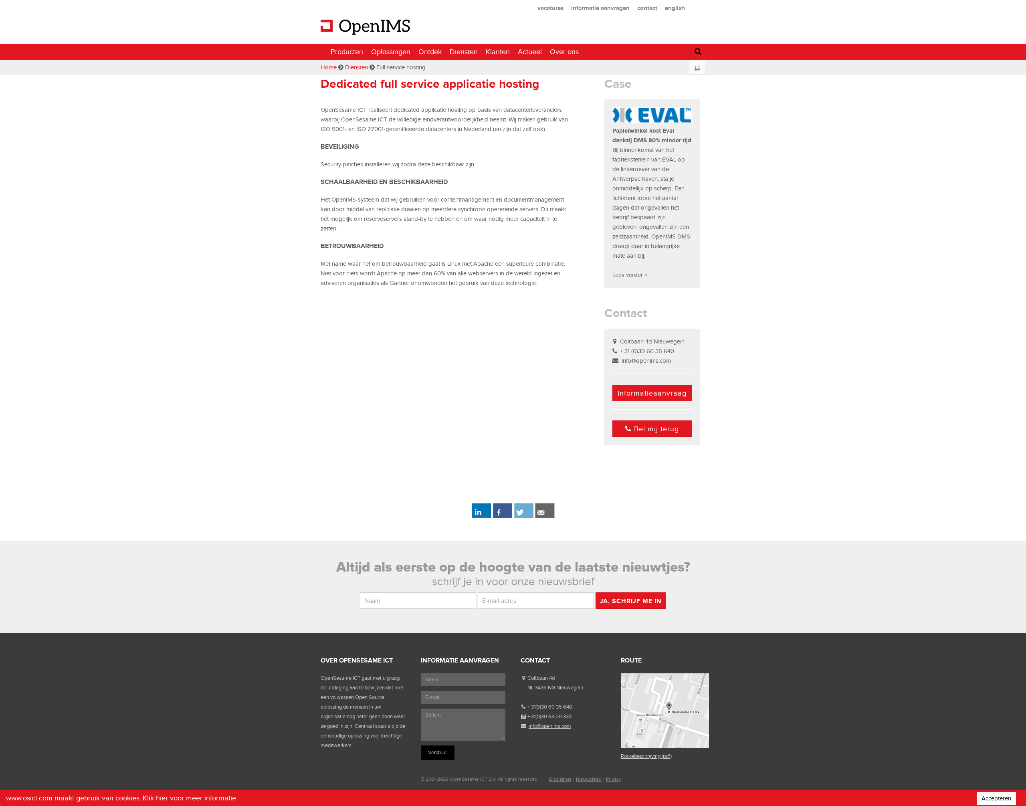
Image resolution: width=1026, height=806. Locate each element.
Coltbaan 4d (541, 678)
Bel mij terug (656, 429)
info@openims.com (646, 361)
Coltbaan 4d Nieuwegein (652, 341)
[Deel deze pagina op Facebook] (502, 516)
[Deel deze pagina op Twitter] (523, 516)
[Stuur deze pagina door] (545, 516)
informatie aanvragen (600, 7)
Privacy (613, 779)
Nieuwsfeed (589, 779)
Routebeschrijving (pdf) (646, 756)
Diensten (464, 52)
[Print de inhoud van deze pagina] (697, 68)
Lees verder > (629, 275)
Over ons (564, 52)
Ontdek (430, 52)
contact (647, 7)
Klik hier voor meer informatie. (190, 798)
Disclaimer (560, 779)
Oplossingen (390, 52)
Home (329, 67)
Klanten (498, 52)
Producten (347, 52)
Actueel (530, 52)
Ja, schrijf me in (631, 601)
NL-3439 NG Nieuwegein (555, 688)
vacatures (550, 7)
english (675, 7)
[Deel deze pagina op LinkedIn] (481, 516)
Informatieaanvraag (652, 393)
